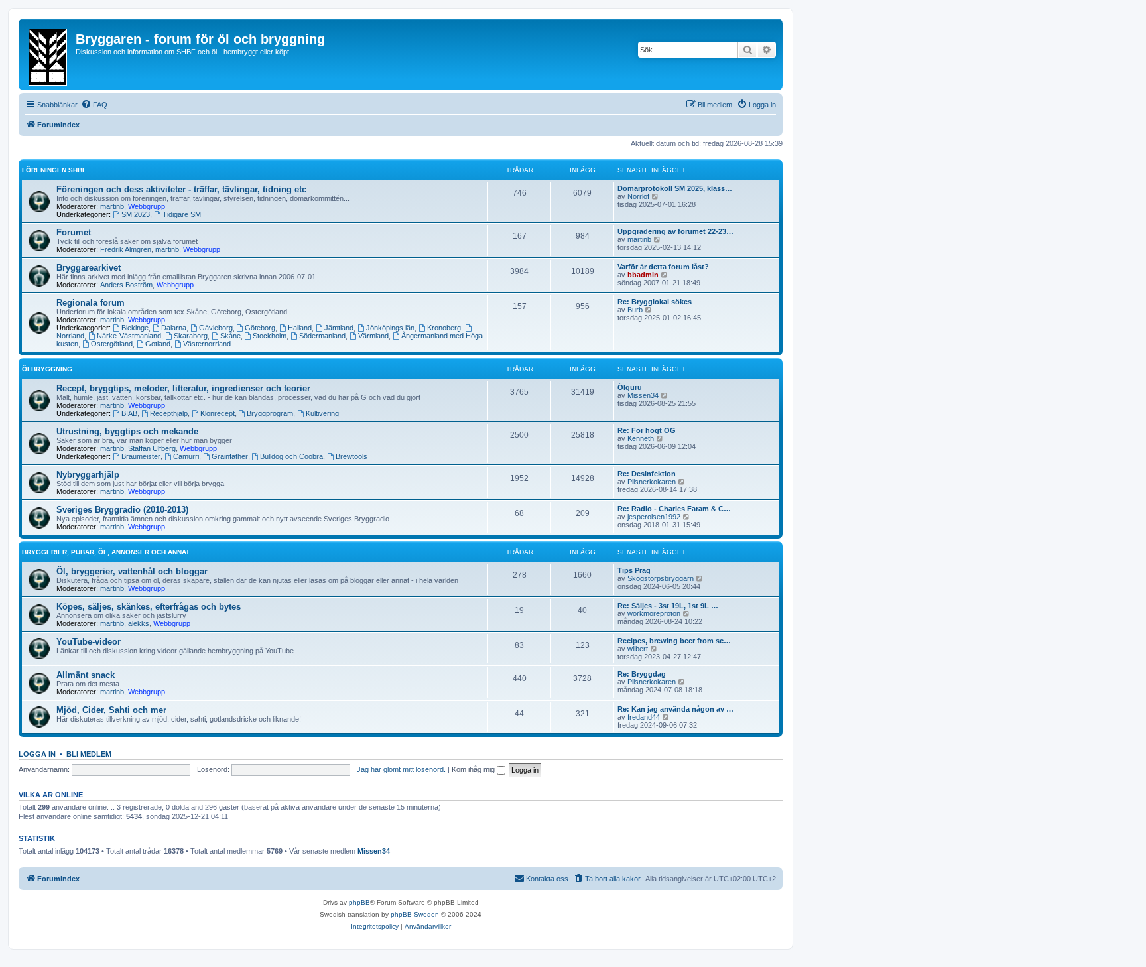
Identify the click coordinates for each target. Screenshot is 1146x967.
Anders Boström (126, 285)
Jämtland (338, 328)
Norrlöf (638, 196)
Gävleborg (216, 328)
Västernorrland (207, 344)
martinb (112, 206)
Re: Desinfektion (646, 474)
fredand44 (643, 717)
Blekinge (135, 328)
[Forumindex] (49, 54)
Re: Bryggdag (641, 674)
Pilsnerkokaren (651, 481)
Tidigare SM (181, 214)
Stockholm (269, 336)
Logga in (37, 754)
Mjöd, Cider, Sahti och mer (111, 710)
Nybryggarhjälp (87, 475)
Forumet (73, 232)
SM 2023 (135, 214)
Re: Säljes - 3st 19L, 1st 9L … (667, 606)
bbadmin (643, 275)
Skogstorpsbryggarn (660, 578)
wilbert (637, 649)
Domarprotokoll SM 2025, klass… (674, 188)
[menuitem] (94, 105)
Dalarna (173, 328)
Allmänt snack (85, 675)
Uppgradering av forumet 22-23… (675, 231)
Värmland (373, 336)
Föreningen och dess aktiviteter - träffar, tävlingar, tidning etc (181, 189)
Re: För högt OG (646, 430)
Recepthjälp (169, 413)
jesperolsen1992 (653, 517)
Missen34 (643, 395)
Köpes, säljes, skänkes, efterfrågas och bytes (148, 607)
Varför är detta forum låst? (663, 267)
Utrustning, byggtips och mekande (127, 431)
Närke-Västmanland (129, 336)
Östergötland (112, 344)
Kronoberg (444, 328)
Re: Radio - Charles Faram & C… (674, 509)
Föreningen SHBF (54, 170)
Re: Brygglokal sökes (654, 302)
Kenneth (640, 438)
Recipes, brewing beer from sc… (674, 641)
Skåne (230, 336)
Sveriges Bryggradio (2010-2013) (122, 510)
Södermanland (322, 336)
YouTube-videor (88, 642)
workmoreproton (653, 613)
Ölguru (629, 387)
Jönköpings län (390, 328)
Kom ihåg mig (474, 769)
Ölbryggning (47, 369)
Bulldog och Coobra (291, 456)
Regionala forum (90, 303)
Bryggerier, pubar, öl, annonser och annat (106, 552)
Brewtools (351, 456)
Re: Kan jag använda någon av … (675, 709)
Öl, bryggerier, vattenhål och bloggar (132, 571)
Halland (300, 328)
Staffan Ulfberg (152, 448)
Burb (635, 310)
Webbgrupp (146, 206)
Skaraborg (191, 336)
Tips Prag (634, 570)
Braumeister (140, 456)
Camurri (186, 456)
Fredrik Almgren (125, 249)
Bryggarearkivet (88, 268)
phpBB (359, 902)
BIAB (129, 413)
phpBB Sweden (415, 914)
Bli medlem (88, 754)
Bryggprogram (270, 413)
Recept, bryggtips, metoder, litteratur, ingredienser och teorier (183, 388)
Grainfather (230, 456)
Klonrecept (217, 413)
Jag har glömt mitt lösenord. (401, 769)
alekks (138, 623)
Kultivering (322, 413)
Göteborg (260, 328)
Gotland (157, 344)
